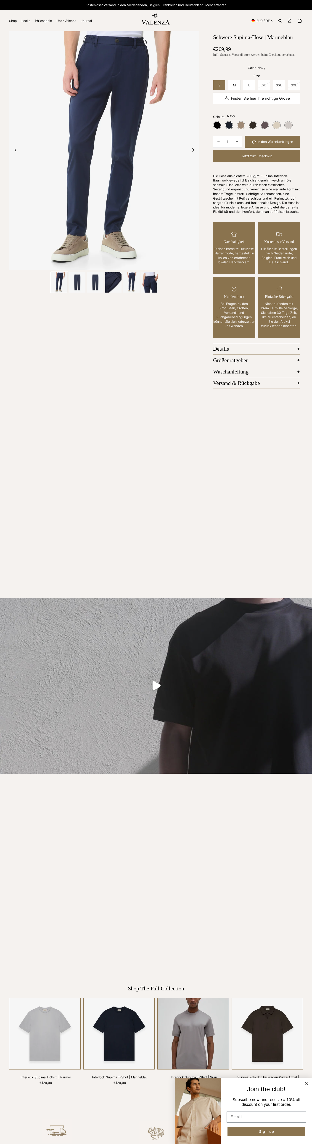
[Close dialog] (306, 1083)
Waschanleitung (231, 372)
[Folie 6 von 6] (149, 282)
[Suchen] (280, 21)
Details (221, 349)
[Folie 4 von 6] (113, 282)
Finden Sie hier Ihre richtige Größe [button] (260, 98)
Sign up (266, 1131)
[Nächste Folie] (194, 151)
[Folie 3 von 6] (95, 282)
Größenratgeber (230, 360)
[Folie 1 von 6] (59, 282)
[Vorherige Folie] (14, 151)
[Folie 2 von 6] (77, 282)
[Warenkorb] (300, 21)
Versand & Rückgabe (236, 383)
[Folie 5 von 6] (131, 282)
